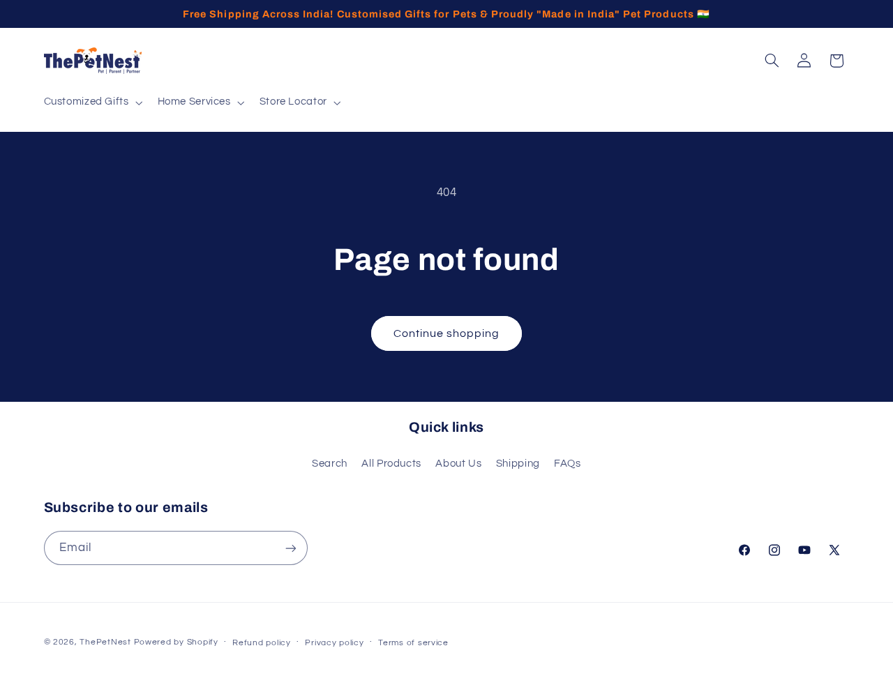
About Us (458, 463)
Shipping (518, 463)
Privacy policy (334, 643)
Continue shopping (446, 333)
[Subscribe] (290, 548)
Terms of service (413, 643)
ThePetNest (105, 642)
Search (329, 463)
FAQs (567, 463)
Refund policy (261, 643)
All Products (391, 463)
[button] (92, 102)
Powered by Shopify (176, 642)
